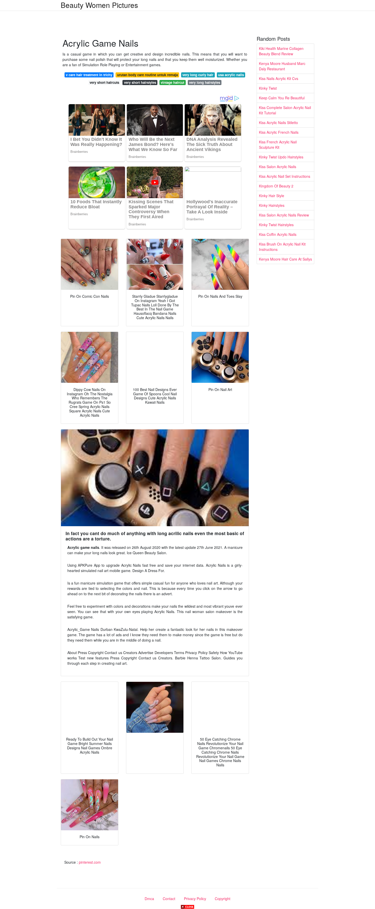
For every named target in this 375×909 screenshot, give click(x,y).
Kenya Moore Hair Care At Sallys (285, 259)
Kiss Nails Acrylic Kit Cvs (278, 78)
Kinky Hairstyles (271, 205)
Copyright (222, 898)
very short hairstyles (140, 82)
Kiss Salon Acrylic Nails (277, 166)
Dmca (149, 898)
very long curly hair (197, 74)
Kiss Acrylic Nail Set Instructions (284, 176)
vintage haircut (172, 82)
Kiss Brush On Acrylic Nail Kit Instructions (282, 246)
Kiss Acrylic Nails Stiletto (278, 122)
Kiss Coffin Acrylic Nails (277, 234)
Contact (169, 898)
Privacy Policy (195, 898)
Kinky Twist (268, 88)
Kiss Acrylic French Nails (278, 132)
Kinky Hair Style (271, 195)
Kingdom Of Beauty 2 (276, 185)
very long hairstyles (204, 82)
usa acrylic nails (231, 74)
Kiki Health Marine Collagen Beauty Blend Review (281, 51)
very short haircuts (104, 82)
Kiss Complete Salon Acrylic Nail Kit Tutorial (285, 110)
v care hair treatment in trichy (89, 74)
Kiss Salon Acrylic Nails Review (284, 215)
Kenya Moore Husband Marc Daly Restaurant (282, 66)
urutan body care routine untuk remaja (147, 74)
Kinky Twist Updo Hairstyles (281, 156)
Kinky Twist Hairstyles (276, 224)
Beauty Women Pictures (99, 5)
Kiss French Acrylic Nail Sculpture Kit (278, 144)
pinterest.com (90, 862)
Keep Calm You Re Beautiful (282, 97)
